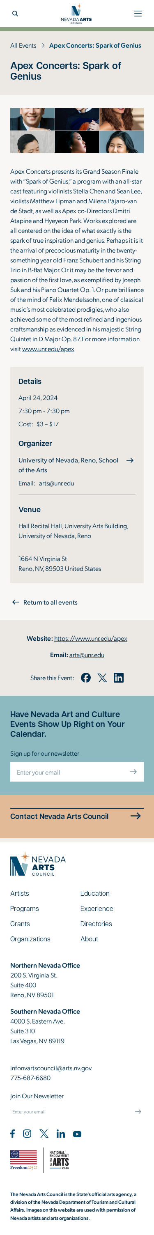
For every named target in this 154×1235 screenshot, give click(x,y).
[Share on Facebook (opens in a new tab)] (86, 678)
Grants (20, 923)
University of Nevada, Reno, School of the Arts (68, 464)
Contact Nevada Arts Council (59, 816)
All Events (23, 45)
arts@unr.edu (56, 482)
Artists (19, 893)
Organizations (30, 938)
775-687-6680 (30, 1077)
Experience (96, 908)
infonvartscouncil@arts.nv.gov (51, 1067)
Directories (96, 923)
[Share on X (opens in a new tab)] (102, 678)
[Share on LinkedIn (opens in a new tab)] (119, 678)
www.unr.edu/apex (48, 348)
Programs (24, 908)
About (89, 938)
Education (95, 893)
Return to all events (50, 602)
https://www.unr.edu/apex (90, 638)
